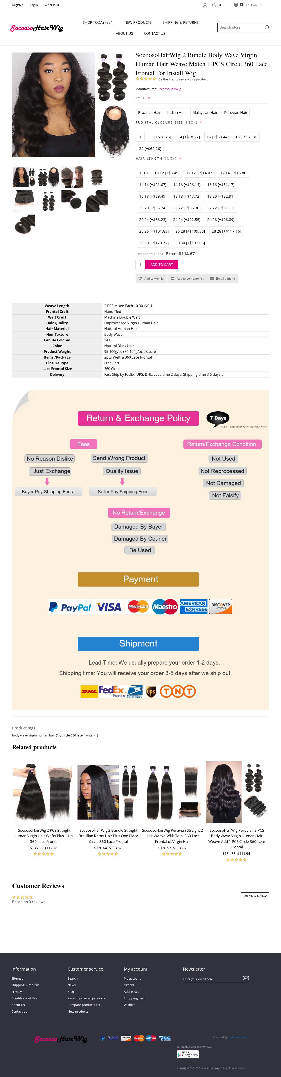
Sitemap (17, 978)
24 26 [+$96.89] (221, 219)
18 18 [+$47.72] (187, 196)
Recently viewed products (86, 998)
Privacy (16, 992)
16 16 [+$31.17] (221, 184)
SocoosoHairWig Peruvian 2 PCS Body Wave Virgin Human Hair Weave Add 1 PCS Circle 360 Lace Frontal (236, 839)
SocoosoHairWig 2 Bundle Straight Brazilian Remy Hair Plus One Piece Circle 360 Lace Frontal (108, 836)
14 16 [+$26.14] (187, 184)
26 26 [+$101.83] (154, 231)
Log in (34, 5)
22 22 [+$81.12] (221, 207)
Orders (129, 985)
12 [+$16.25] (160, 136)
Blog (71, 992)
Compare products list (84, 1005)
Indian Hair (176, 112)
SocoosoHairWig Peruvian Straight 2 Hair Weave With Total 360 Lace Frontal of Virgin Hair (172, 836)
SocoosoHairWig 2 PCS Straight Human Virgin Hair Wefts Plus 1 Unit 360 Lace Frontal (44, 836)
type (141, 98)
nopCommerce (237, 1037)
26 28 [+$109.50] (190, 231)
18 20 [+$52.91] (221, 196)
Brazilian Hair (149, 112)
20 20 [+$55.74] (153, 207)
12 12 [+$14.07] (200, 172)
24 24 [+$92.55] (187, 219)
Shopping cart (134, 998)
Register (17, 5)
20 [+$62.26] (150, 148)
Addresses (131, 992)
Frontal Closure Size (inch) (167, 122)
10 (140, 136)
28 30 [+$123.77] (154, 242)
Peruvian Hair (235, 112)
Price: (172, 254)
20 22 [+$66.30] (187, 207)
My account (132, 978)
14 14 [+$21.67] (153, 184)
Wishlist (129, 1005)
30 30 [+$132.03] (190, 242)
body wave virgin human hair (33, 735)
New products (138, 22)
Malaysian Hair (205, 112)
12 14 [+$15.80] (234, 172)
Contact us (154, 33)
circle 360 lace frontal (78, 735)
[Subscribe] (246, 977)
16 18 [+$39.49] (153, 196)
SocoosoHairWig (169, 89)
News (72, 985)
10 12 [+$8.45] (167, 172)
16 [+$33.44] (218, 136)
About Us (124, 33)
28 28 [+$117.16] (226, 231)
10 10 (143, 172)
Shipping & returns (181, 22)
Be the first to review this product (183, 79)
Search (73, 978)
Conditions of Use (24, 998)
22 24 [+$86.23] (153, 219)
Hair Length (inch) (157, 158)
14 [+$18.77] (189, 136)
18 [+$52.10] (246, 136)
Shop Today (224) (98, 22)
